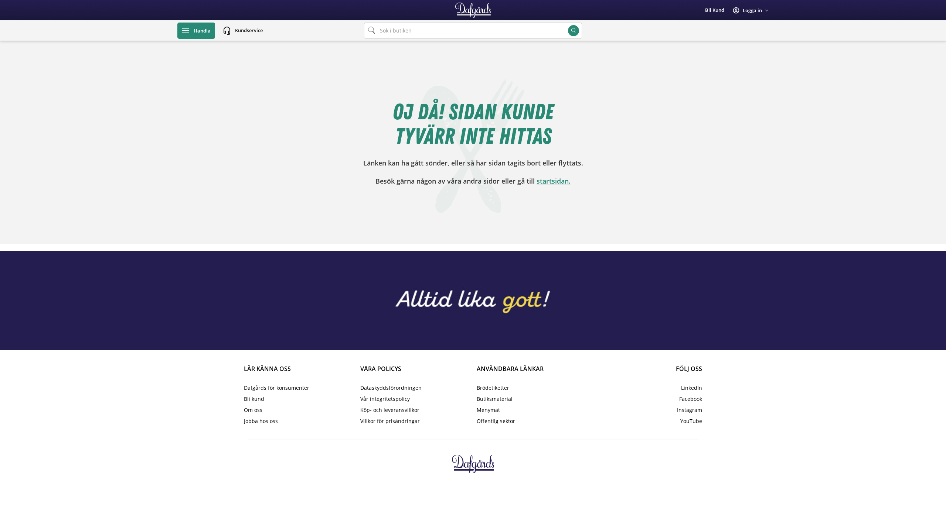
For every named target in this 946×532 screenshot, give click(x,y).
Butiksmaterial (495, 398)
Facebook (690, 398)
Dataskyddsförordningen (391, 387)
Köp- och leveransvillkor (389, 409)
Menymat (488, 409)
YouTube (691, 420)
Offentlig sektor (496, 420)
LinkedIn (691, 387)
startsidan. (554, 181)
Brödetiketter (493, 387)
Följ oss (689, 369)
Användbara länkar (510, 369)
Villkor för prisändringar (390, 420)
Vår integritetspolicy (385, 398)
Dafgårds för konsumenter (276, 387)
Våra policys (380, 369)
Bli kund (714, 10)
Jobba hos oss (261, 420)
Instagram (689, 409)
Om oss (253, 409)
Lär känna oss (267, 369)
